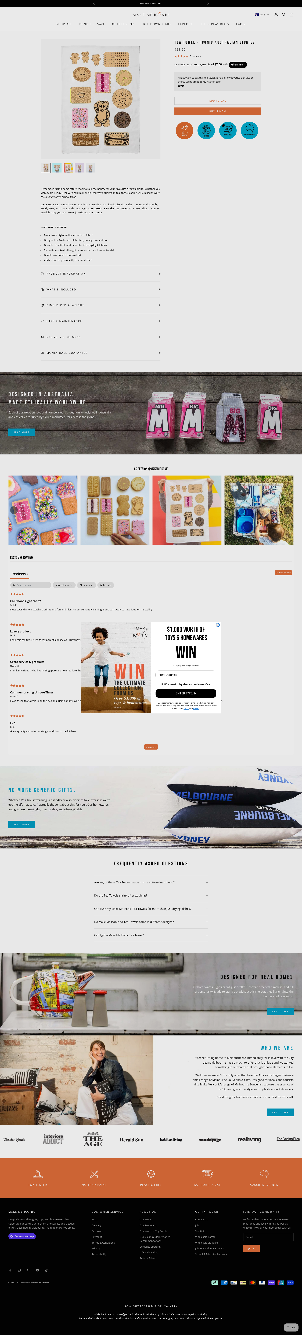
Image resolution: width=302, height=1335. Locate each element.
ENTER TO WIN (186, 693)
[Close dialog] (218, 625)
